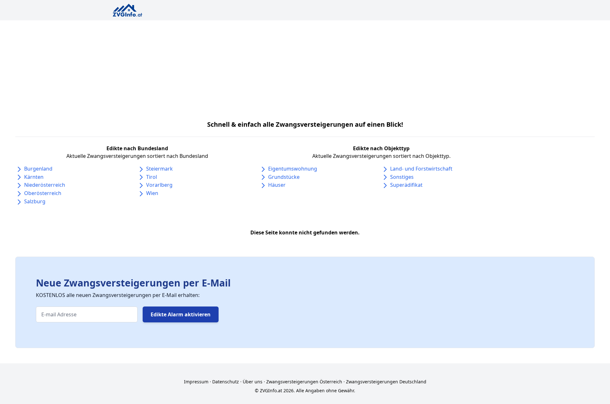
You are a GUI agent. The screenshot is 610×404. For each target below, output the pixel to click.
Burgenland (38, 168)
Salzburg (34, 201)
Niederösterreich (44, 184)
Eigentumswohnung (292, 168)
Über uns (252, 382)
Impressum (196, 382)
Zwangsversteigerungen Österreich (304, 382)
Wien (152, 193)
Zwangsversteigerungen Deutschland (386, 382)
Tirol (151, 176)
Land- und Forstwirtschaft (421, 168)
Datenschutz (225, 382)
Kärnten (34, 176)
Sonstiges (402, 176)
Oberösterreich (42, 193)
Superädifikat (406, 184)
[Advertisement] (305, 68)
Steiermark (159, 168)
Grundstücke (284, 176)
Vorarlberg (159, 184)
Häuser (277, 184)
